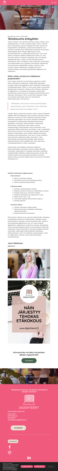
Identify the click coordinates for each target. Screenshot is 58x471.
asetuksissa (14, 469)
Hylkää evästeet (39, 466)
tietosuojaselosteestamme (9, 467)
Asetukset (50, 466)
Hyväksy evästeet (27, 466)
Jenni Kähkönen (28, 23)
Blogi (29, 12)
